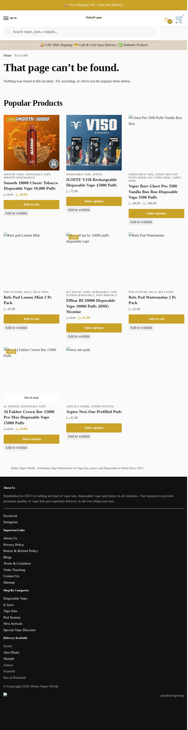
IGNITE (97, 174)
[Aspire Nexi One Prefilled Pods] (94, 375)
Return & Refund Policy (20, 551)
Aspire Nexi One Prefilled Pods (94, 411)
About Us (10, 538)
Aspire (85, 406)
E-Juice (8, 605)
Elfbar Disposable (80, 295)
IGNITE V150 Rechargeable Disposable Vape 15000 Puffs (91, 182)
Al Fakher (11, 406)
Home (7, 55)
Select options (93, 201)
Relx (28, 292)
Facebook (10, 516)
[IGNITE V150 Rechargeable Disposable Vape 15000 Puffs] (94, 142)
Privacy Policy (13, 544)
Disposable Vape (38, 174)
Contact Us (11, 576)
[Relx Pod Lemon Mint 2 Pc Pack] (31, 260)
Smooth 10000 (14, 174)
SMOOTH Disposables (19, 177)
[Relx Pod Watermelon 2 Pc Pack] (156, 260)
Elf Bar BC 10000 (78, 292)
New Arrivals (106, 295)
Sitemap (9, 582)
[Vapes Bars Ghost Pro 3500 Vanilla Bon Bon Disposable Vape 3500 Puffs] (156, 142)
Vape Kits (10, 611)
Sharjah (8, 658)
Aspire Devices (102, 406)
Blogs (7, 557)
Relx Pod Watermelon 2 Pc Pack (152, 300)
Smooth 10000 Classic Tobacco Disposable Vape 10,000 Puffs (31, 186)
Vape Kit (72, 406)
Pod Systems (13, 292)
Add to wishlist (16, 213)
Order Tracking (14, 570)
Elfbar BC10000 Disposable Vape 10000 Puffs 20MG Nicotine (90, 306)
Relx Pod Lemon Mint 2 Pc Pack (28, 300)
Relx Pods (40, 292)
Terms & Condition (17, 563)
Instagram (10, 522)
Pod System (11, 617)
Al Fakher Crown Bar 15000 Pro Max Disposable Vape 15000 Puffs (29, 417)
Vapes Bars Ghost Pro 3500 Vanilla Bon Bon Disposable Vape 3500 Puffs (153, 192)
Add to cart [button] (31, 204)
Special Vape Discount (19, 630)
